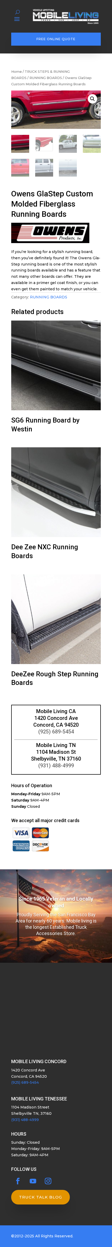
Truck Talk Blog (40, 1197)
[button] (92, 99)
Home (16, 72)
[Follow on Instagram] (47, 1181)
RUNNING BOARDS (45, 78)
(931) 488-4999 (56, 765)
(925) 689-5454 (56, 731)
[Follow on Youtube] (32, 1181)
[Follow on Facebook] (17, 1181)
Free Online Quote (56, 39)
